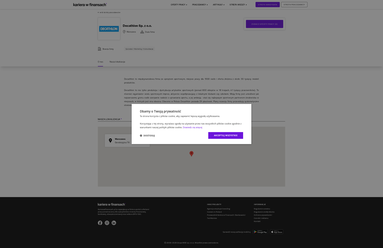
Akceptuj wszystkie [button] (225, 135)
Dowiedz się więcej (192, 127)
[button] (147, 135)
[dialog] (191, 124)
